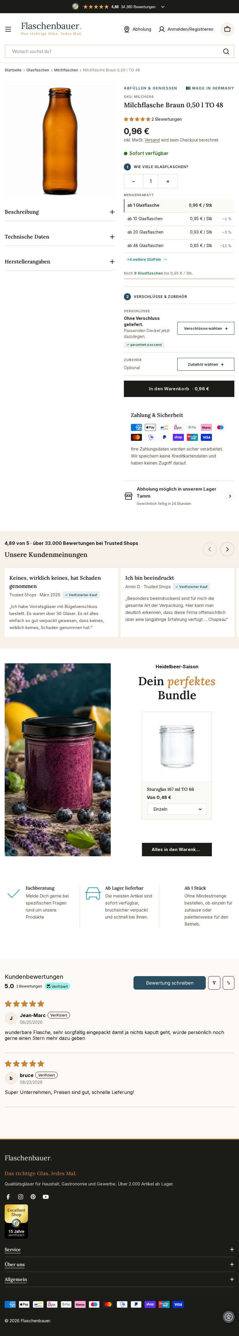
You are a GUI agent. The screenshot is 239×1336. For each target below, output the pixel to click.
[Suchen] (226, 51)
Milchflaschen (66, 70)
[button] (138, 119)
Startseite (13, 70)
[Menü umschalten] (8, 29)
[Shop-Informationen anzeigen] (230, 496)
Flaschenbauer (35, 1320)
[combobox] (119, 51)
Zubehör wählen (203, 364)
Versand (152, 140)
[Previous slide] (210, 549)
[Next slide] (227, 549)
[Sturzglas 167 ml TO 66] (177, 746)
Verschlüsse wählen (203, 328)
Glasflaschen (38, 70)
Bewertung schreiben (170, 983)
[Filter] (214, 983)
